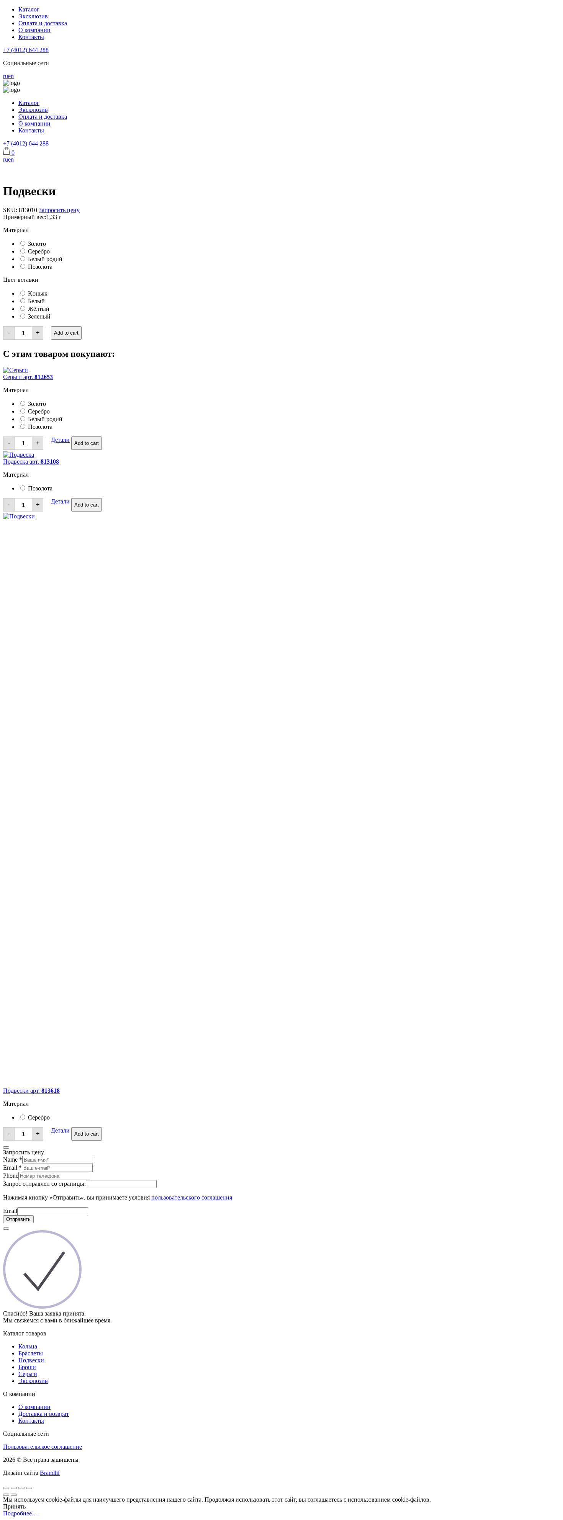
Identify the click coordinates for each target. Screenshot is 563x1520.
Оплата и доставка (42, 23)
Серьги (27, 1374)
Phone (10, 1175)
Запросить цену (59, 210)
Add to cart (66, 333)
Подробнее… (20, 1513)
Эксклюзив (33, 16)
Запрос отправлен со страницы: (44, 1183)
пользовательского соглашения (191, 1197)
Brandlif (50, 1472)
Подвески (31, 1360)
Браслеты (30, 1353)
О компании (34, 30)
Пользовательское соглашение (42, 1446)
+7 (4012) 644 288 (26, 50)
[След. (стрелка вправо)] (14, 1495)
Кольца (27, 1346)
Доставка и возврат (43, 1413)
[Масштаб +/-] (29, 1488)
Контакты (31, 37)
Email (12, 1167)
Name (12, 1159)
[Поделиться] (14, 1488)
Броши (27, 1367)
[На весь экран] (21, 1488)
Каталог (28, 9)
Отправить (18, 1219)
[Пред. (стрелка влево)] (6, 1495)
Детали (60, 439)
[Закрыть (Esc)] (6, 1488)
